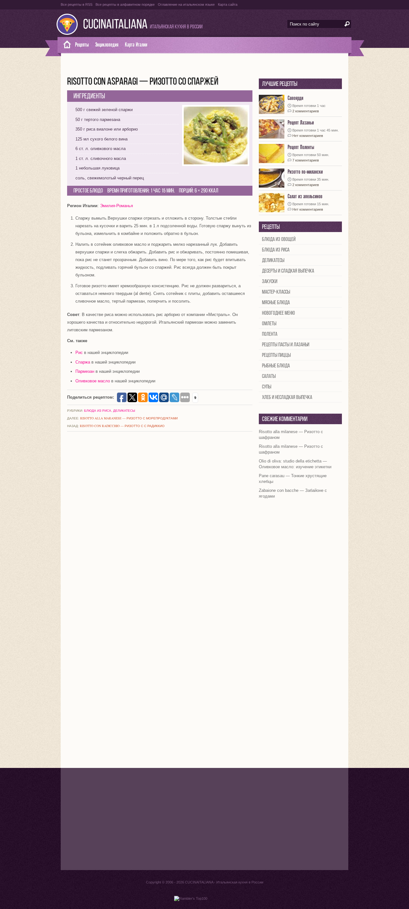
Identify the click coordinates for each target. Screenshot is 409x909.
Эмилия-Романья (116, 205)
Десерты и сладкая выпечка (288, 271)
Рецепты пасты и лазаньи (285, 345)
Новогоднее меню (278, 313)
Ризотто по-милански (305, 172)
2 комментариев (305, 111)
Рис (79, 352)
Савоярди (295, 98)
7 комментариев (305, 160)
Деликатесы (124, 410)
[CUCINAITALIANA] (65, 45)
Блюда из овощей (279, 239)
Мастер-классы (276, 292)
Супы (266, 387)
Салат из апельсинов (305, 196)
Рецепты (82, 44)
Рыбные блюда (276, 366)
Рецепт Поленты (301, 147)
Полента (269, 334)
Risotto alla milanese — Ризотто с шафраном (291, 434)
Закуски (269, 281)
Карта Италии (136, 44)
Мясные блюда (276, 302)
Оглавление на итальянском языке (186, 4)
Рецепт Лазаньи (301, 122)
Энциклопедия (107, 44)
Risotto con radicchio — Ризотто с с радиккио (122, 426)
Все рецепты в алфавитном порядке (125, 4)
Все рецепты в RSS (76, 4)
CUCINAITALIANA (115, 25)
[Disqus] (159, 521)
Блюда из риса (97, 410)
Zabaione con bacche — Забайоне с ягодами (293, 493)
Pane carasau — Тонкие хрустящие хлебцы (293, 478)
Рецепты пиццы (276, 355)
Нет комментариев (307, 136)
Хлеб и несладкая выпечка (287, 397)
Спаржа (82, 362)
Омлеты (269, 324)
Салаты (269, 376)
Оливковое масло (92, 381)
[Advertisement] (204, 819)
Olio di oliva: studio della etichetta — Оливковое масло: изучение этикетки (295, 464)
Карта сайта (227, 4)
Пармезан (84, 371)
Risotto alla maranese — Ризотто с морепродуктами (129, 418)
